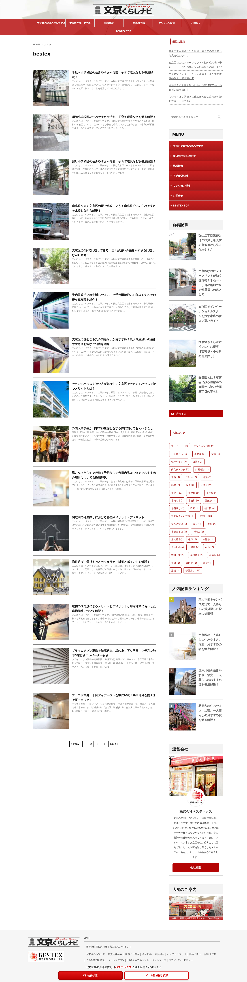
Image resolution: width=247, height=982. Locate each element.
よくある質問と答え (94, 960)
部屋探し (193, 570)
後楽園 (210, 508)
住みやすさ (179, 461)
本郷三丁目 (179, 531)
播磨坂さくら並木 (182, 516)
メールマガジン (116, 960)
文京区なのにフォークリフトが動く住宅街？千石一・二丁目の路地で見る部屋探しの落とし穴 (195, 64)
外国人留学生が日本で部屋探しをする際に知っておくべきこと (112, 428)
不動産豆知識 (138, 23)
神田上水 (177, 554)
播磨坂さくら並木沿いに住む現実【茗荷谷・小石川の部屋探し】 (195, 87)
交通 (215, 453)
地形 (207, 477)
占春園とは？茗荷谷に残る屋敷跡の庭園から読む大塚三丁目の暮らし (195, 99)
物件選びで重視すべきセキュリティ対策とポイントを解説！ (111, 561)
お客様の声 (210, 954)
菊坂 (175, 562)
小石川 (193, 500)
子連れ (194, 492)
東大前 (176, 539)
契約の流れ (195, 954)
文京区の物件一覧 (95, 954)
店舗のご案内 (132, 954)
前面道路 (202, 469)
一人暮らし (179, 453)
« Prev (75, 743)
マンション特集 (167, 23)
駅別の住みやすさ (119, 946)
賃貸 (207, 562)
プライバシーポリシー (181, 960)
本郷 (212, 523)
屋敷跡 (210, 500)
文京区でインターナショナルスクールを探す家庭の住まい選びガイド (195, 76)
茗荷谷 (214, 554)
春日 (197, 523)
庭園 (194, 508)
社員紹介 (159, 954)
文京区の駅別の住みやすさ (51, 23)
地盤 (175, 484)
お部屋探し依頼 (159, 975)
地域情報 (109, 23)
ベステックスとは (176, 954)
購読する (180, 413)
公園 (198, 461)
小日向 (176, 500)
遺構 (175, 570)
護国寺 (191, 562)
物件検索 (93, 975)
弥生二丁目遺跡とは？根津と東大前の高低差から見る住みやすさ (195, 53)
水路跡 (208, 539)
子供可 (206, 484)
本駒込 (198, 531)
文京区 (206, 516)
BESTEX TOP (123, 31)
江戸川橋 (178, 547)
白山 (209, 547)
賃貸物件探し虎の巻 (80, 23)
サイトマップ (159, 960)
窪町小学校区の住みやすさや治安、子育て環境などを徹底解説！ (114, 161)
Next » (114, 743)
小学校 (211, 492)
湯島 (195, 547)
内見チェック (180, 469)
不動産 (199, 453)
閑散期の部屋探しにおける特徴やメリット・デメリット (108, 517)
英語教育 (196, 554)
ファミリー (179, 446)
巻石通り (177, 508)
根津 (192, 539)
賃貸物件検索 (115, 954)
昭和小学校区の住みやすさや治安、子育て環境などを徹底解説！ (114, 117)
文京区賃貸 (179, 523)
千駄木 (191, 477)
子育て (176, 492)
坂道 (190, 484)
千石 (175, 477)
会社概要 (195, 867)
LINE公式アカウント (138, 960)
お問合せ (196, 23)
